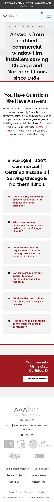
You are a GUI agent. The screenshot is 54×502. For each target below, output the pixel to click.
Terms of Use (29, 492)
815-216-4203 (35, 16)
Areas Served (39, 475)
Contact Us (38, 481)
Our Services (41, 468)
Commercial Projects (17, 468)
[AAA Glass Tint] (10, 15)
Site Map (41, 492)
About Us (14, 481)
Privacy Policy (15, 492)
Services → (29, 6)
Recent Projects (16, 475)
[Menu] (49, 16)
